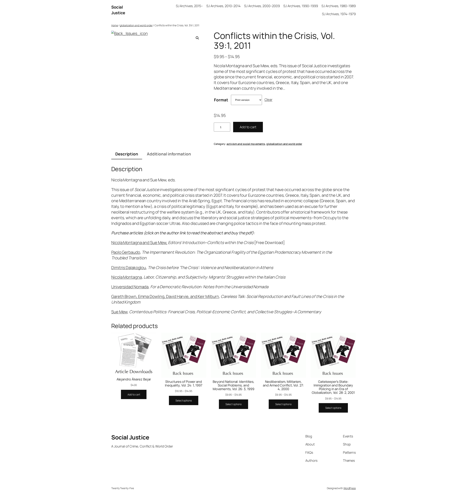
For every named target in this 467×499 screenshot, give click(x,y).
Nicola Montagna (126, 277)
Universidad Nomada (129, 287)
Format (221, 100)
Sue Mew (119, 312)
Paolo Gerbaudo (125, 252)
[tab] (126, 154)
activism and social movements (246, 144)
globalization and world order (136, 25)
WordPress (350, 488)
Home (114, 25)
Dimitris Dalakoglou (128, 267)
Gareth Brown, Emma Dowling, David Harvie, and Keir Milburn (165, 296)
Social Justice (118, 10)
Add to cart (248, 127)
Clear (269, 99)
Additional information (169, 154)
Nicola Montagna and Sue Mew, (139, 242)
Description (126, 154)
